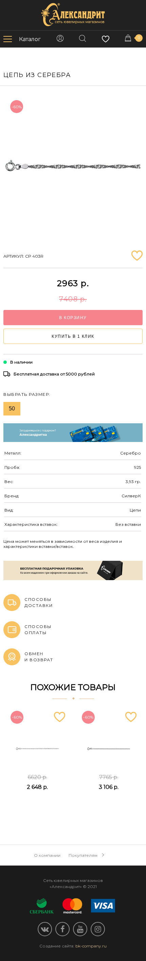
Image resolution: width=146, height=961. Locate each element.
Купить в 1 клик (73, 336)
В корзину (73, 317)
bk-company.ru (91, 945)
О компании (47, 855)
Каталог (30, 39)
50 (12, 408)
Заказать (37, 803)
